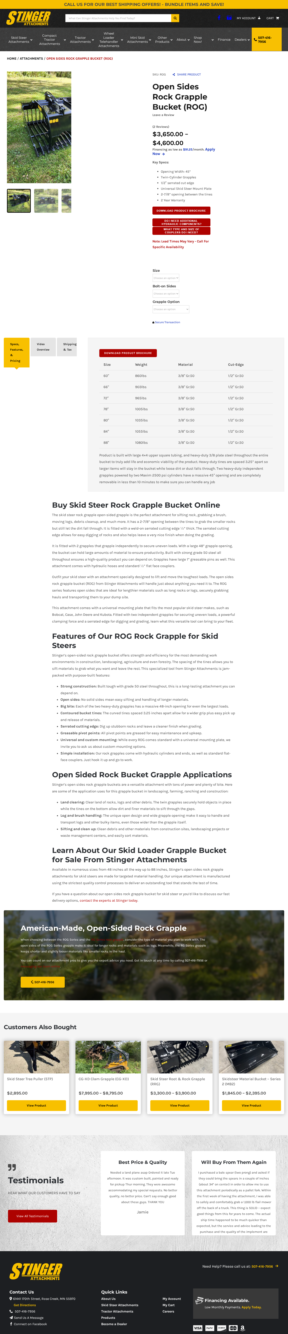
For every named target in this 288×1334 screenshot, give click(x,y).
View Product (36, 1105)
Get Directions (25, 1305)
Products (108, 1318)
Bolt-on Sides (164, 286)
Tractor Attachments (117, 1311)
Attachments (31, 58)
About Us (108, 1299)
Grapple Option (166, 302)
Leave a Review (163, 115)
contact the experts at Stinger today (108, 900)
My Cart (169, 1305)
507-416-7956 (44, 982)
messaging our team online (40, 966)
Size (156, 271)
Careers (168, 1311)
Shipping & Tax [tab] (70, 346)
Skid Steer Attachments (119, 1305)
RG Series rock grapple (107, 939)
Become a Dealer (114, 1324)
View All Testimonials (32, 1216)
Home (11, 58)
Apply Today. (251, 1307)
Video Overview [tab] (43, 346)
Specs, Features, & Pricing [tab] (16, 352)
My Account (172, 1299)
